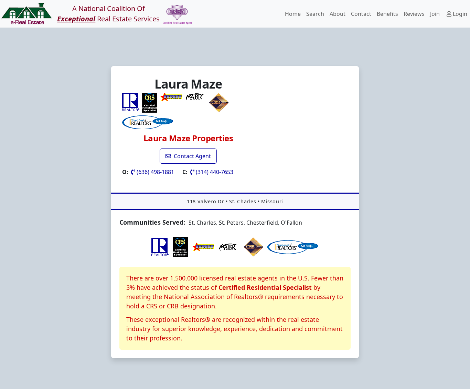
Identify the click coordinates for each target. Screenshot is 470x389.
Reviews (414, 14)
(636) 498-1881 (154, 172)
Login (459, 14)
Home (293, 14)
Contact (361, 14)
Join (435, 14)
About (337, 14)
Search (315, 14)
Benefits (387, 14)
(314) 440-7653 (213, 172)
